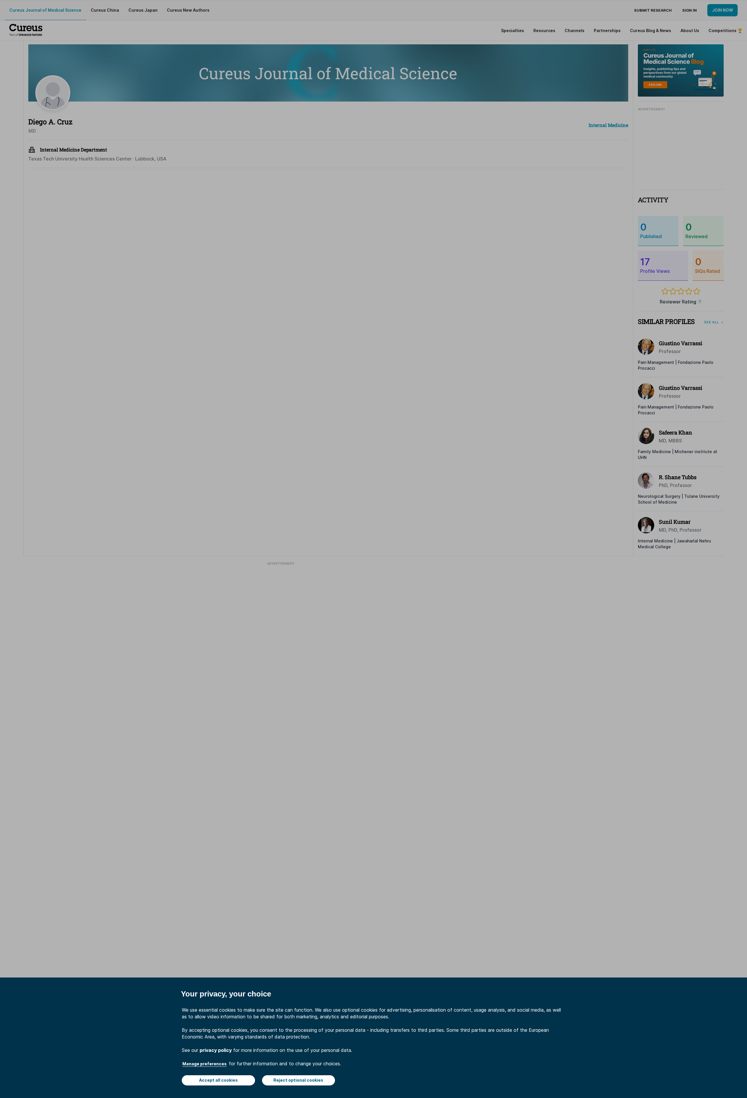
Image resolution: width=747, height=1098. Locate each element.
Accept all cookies (218, 1080)
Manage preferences (204, 1063)
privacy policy (216, 1050)
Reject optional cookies (298, 1080)
